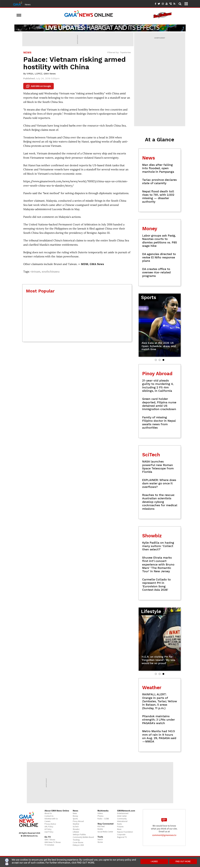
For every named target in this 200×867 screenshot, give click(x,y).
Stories (100, 842)
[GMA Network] (17, 3)
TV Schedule (49, 845)
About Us (48, 813)
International (122, 821)
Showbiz (76, 829)
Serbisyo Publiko (79, 834)
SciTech (76, 826)
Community (122, 818)
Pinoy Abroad (78, 821)
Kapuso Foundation (125, 832)
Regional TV (122, 837)
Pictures (120, 826)
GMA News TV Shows (53, 842)
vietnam (35, 271)
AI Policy (48, 829)
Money (75, 816)
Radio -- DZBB (103, 818)
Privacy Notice (50, 824)
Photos (100, 816)
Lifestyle (76, 832)
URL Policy (49, 826)
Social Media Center (105, 831)
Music (119, 829)
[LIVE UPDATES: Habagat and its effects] (100, 28)
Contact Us (49, 816)
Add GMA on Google (39, 86)
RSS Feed (101, 826)
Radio (119, 824)
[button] (156, 360)
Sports (75, 818)
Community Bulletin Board (83, 837)
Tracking (76, 840)
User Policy (49, 832)
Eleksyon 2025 (78, 845)
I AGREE (154, 861)
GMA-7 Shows (50, 839)
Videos (100, 813)
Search (100, 839)
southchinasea (50, 271)
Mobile (100, 829)
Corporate (121, 834)
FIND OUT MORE (183, 861)
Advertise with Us (51, 818)
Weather (76, 824)
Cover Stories (78, 842)
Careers (47, 821)
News (28, 4)
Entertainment (122, 813)
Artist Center (122, 816)
